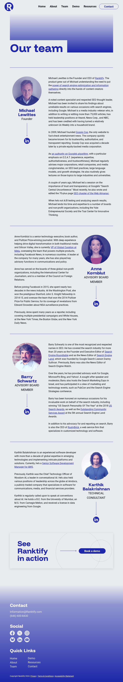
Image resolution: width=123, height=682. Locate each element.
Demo (31, 658)
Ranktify (99, 78)
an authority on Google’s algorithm (70, 153)
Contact (32, 666)
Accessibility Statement (64, 676)
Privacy (33, 676)
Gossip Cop (82, 132)
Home (13, 658)
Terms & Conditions (46, 676)
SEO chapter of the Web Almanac (91, 193)
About (13, 662)
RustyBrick (73, 427)
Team (13, 666)
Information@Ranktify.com (26, 611)
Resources (34, 662)
